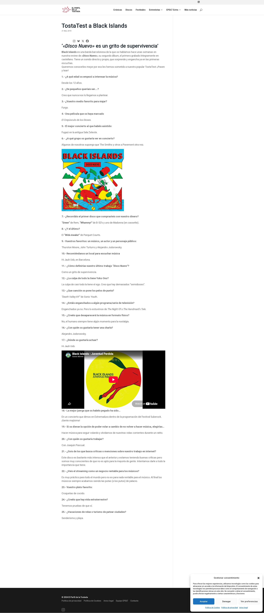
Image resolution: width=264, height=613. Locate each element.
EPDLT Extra (172, 10)
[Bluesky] (78, 41)
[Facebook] (87, 41)
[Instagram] (74, 41)
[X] (83, 41)
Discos (129, 10)
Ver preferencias (249, 601)
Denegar (226, 601)
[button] (258, 578)
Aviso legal (243, 608)
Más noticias (191, 10)
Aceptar (204, 601)
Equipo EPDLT (122, 601)
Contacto (134, 601)
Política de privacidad (229, 608)
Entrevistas (154, 10)
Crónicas (117, 10)
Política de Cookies (212, 608)
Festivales (140, 10)
